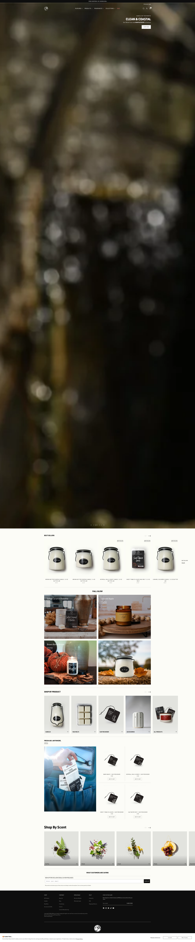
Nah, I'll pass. (185, 937)
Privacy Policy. (79, 938)
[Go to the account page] (146, 8)
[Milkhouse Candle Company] (46, 8)
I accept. (170, 937)
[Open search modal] (143, 8)
